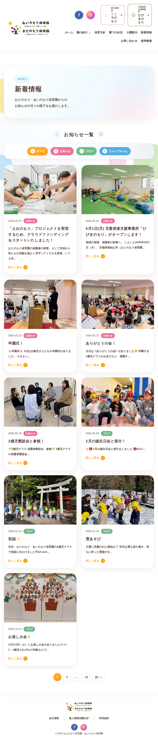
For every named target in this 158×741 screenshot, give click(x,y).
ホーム (69, 32)
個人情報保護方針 (79, 718)
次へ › (98, 677)
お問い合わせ (129, 40)
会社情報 (54, 718)
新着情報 (146, 32)
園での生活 (116, 32)
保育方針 (100, 32)
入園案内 (131, 32)
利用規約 (104, 718)
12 (86, 677)
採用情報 (146, 40)
